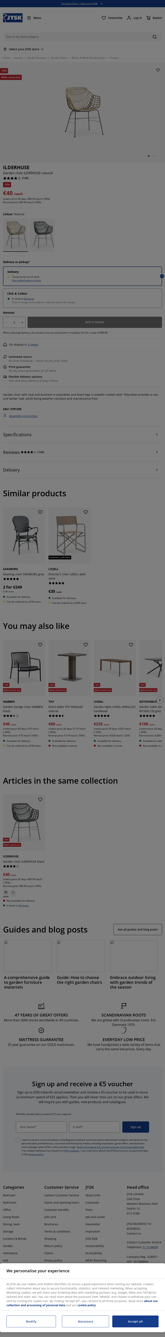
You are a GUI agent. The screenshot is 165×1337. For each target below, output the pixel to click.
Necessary (85, 1321)
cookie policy (86, 1305)
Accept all (135, 1321)
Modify (31, 1321)
